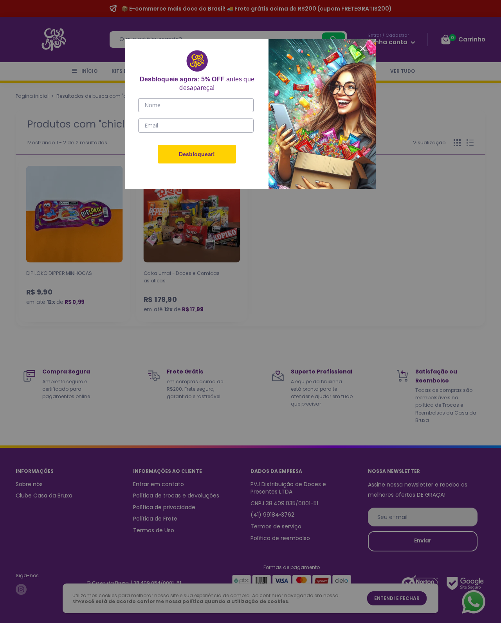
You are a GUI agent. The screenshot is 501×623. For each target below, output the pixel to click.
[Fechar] (363, 47)
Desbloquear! (197, 154)
